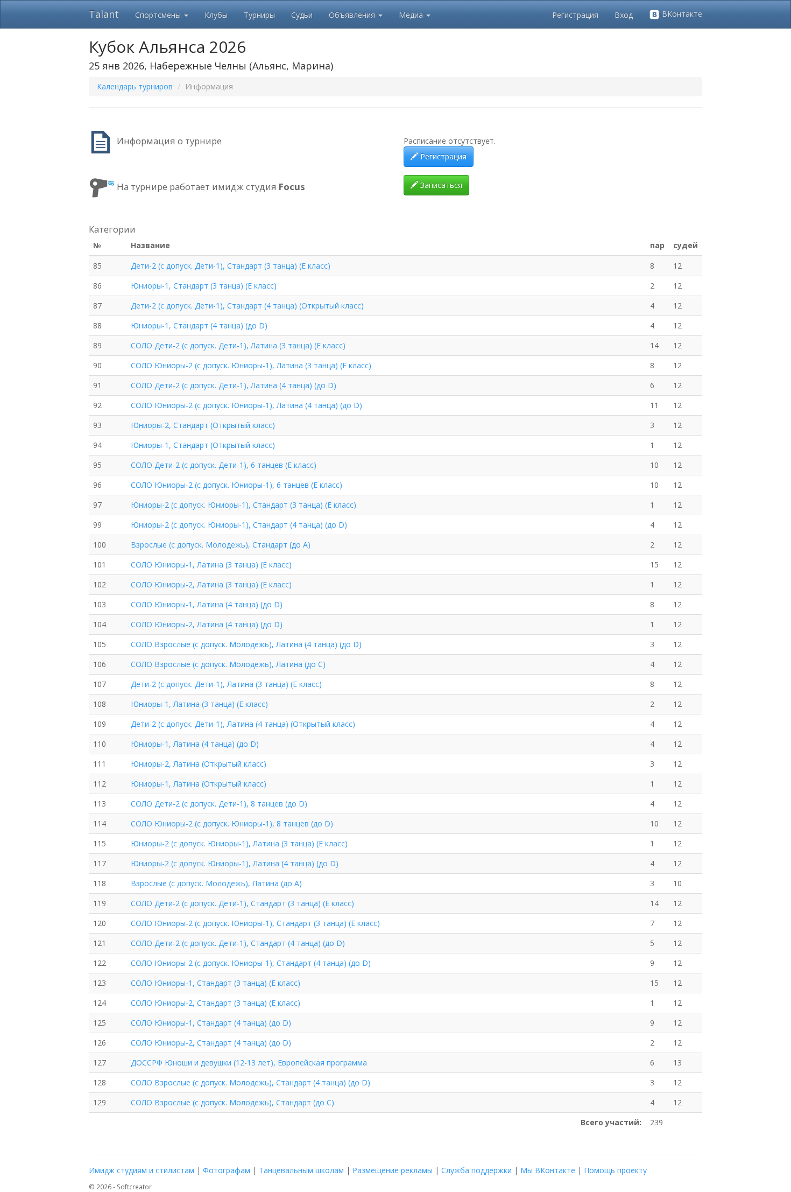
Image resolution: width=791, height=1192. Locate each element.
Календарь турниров (135, 86)
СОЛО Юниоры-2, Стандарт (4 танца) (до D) (211, 1042)
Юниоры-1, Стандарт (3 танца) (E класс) (204, 286)
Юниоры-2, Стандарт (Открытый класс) (203, 425)
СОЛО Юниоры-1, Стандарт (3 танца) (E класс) (215, 983)
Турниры (259, 15)
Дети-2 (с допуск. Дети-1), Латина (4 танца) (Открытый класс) (243, 724)
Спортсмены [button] (159, 15)
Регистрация (575, 15)
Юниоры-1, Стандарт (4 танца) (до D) (199, 325)
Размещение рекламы (392, 1170)
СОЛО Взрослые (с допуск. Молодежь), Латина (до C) (228, 664)
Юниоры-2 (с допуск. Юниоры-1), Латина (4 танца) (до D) (234, 863)
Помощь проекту (615, 1170)
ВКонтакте (681, 14)
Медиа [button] (412, 15)
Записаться (440, 185)
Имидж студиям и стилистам (141, 1170)
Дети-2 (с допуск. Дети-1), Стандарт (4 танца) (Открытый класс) (247, 305)
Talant (104, 14)
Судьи (302, 15)
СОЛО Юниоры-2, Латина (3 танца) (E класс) (211, 584)
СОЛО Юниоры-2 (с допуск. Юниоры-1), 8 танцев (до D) (232, 823)
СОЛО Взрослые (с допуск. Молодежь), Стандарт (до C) (232, 1102)
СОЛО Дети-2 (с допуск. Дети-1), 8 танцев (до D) (219, 803)
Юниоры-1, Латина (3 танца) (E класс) (199, 704)
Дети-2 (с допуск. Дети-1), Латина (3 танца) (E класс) (226, 684)
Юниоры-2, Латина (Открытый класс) (198, 764)
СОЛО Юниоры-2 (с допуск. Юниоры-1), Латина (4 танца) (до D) (246, 405)
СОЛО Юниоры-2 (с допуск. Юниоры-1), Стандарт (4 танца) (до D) (251, 963)
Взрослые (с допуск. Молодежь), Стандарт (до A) (220, 544)
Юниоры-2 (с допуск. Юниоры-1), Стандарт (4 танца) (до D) (239, 525)
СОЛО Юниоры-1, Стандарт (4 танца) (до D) (211, 1023)
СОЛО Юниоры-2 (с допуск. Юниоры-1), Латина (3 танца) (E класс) (251, 365)
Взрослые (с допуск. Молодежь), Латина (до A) (216, 883)
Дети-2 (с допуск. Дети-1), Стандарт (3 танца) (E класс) (230, 266)
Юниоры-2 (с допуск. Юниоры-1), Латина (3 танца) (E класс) (239, 843)
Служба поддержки (476, 1170)
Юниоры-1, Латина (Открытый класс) (198, 784)
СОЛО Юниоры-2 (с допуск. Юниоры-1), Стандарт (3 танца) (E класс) (255, 923)
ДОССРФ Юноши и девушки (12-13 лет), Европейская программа (249, 1062)
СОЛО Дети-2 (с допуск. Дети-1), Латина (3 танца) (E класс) (238, 345)
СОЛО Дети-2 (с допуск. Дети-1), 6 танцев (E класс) (223, 465)
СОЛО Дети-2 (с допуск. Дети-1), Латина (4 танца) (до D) (233, 385)
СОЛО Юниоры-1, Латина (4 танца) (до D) (206, 604)
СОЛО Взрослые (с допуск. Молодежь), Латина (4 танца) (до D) (246, 644)
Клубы (216, 15)
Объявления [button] (353, 15)
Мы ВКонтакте (547, 1170)
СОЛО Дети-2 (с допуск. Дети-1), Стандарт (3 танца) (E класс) (242, 903)
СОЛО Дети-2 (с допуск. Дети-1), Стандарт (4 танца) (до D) (238, 943)
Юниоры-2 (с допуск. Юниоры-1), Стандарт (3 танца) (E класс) (243, 505)
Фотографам (226, 1170)
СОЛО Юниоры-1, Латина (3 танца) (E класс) (211, 564)
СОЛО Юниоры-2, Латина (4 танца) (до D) (206, 624)
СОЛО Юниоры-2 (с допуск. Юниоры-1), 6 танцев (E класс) (236, 485)
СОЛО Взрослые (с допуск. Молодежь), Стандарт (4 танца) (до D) (250, 1082)
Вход (624, 15)
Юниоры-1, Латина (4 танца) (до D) (195, 744)
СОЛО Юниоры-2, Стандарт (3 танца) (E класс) (215, 1003)
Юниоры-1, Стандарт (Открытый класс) (203, 445)
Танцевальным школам (301, 1170)
